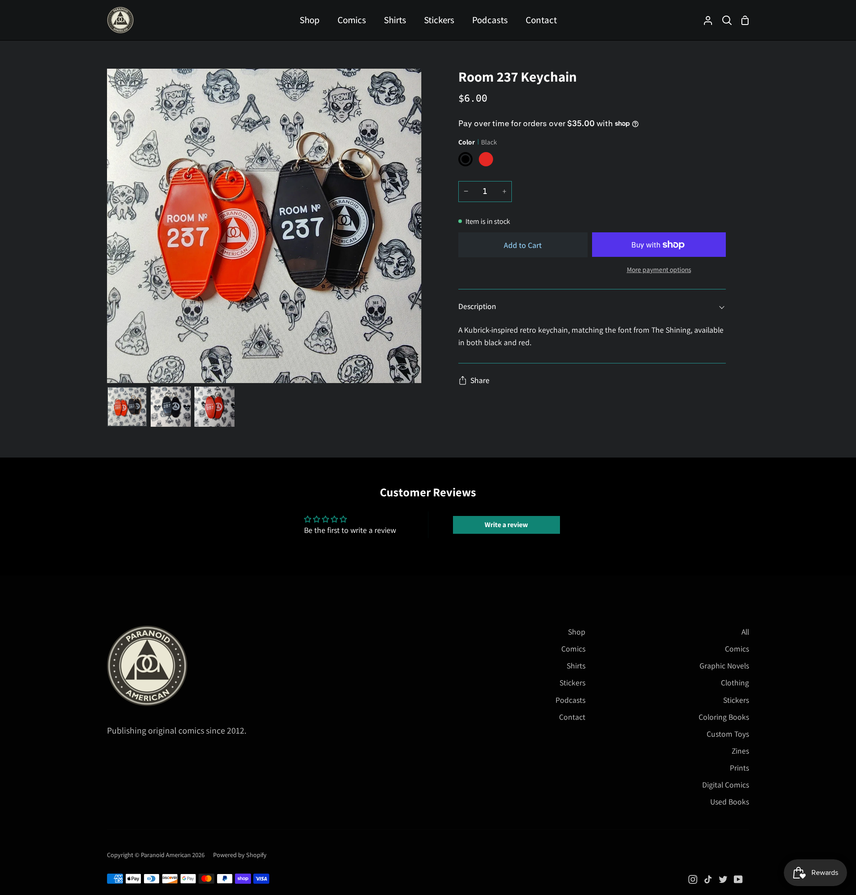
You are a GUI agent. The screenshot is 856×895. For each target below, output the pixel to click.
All (745, 632)
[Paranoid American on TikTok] (708, 879)
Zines (740, 751)
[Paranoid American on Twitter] (723, 879)
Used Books (729, 801)
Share (480, 380)
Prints (739, 768)
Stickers (572, 682)
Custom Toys (728, 734)
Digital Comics (725, 785)
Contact (572, 717)
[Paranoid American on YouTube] (738, 879)
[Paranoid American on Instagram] (692, 879)
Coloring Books (724, 717)
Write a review (506, 524)
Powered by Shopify (240, 854)
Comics (573, 648)
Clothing (735, 682)
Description (477, 306)
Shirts (576, 665)
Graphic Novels (724, 665)
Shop (576, 632)
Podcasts (570, 700)
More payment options (659, 269)
